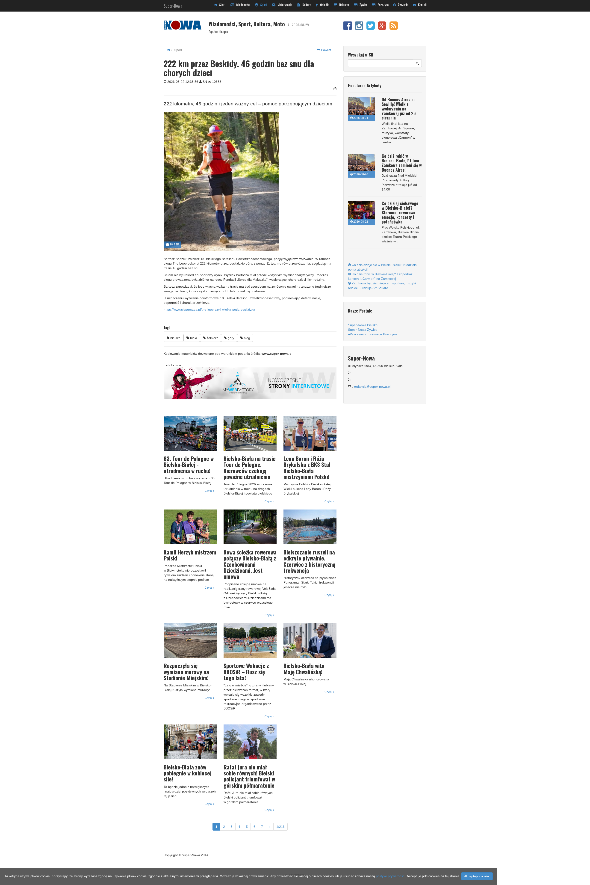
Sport (262, 4)
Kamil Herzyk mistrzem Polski (190, 555)
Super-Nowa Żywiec (362, 329)
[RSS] (393, 28)
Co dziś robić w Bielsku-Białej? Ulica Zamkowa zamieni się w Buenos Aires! (402, 163)
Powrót (325, 50)
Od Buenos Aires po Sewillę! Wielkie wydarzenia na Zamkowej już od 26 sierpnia (399, 108)
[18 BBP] (248, 181)
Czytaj (209, 490)
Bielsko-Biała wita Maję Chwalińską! (303, 668)
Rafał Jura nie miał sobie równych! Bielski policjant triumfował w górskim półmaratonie (249, 776)
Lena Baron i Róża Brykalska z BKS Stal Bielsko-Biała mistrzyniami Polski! (306, 467)
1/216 (280, 826)
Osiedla (323, 4)
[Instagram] (359, 28)
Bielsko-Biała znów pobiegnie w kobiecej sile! (188, 773)
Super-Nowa (173, 5)
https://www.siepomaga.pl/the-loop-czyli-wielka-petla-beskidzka (209, 309)
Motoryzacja (283, 4)
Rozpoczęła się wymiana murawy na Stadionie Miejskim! (186, 671)
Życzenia (402, 4)
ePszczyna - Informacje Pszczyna (372, 334)
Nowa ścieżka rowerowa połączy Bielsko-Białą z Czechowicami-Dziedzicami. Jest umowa (250, 564)
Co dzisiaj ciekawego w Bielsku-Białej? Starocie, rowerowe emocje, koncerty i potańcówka (400, 212)
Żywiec (362, 4)
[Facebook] (347, 28)
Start (221, 4)
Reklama (343, 4)
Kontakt (422, 4)
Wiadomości (242, 4)
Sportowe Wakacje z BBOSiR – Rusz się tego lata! (246, 671)
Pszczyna (382, 4)
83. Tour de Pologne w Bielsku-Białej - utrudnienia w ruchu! (189, 464)
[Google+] (382, 28)
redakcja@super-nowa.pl (372, 386)
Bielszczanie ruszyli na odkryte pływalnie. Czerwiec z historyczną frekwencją (309, 561)
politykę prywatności (390, 876)
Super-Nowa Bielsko (363, 325)
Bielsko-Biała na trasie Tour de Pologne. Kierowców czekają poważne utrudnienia (250, 467)
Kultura (305, 4)
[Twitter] (370, 28)
